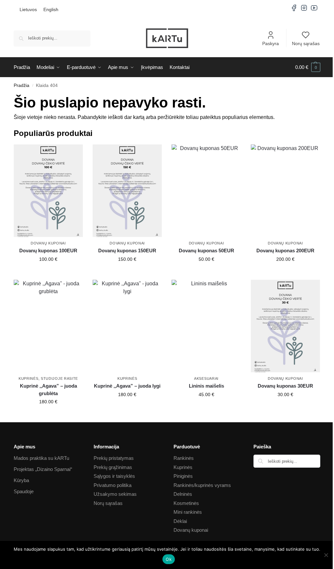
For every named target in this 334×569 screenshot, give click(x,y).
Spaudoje (24, 491)
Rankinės (184, 458)
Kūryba (21, 480)
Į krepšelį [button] (48, 415)
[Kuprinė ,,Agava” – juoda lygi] (127, 326)
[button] (307, 67)
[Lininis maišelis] (206, 326)
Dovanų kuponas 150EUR (127, 250)
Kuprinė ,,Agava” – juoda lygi (127, 386)
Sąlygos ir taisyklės (114, 476)
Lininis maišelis (206, 386)
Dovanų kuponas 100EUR (48, 250)
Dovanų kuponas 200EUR (285, 250)
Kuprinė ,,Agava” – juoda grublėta (48, 389)
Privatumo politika (112, 485)
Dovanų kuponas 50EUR (206, 250)
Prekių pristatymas (114, 458)
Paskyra (270, 43)
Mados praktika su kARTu (41, 458)
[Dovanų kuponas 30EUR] (285, 326)
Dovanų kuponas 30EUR (285, 386)
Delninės (183, 494)
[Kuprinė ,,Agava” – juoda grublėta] (48, 326)
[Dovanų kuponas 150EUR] (127, 190)
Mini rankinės (188, 512)
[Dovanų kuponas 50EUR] (206, 190)
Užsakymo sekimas (115, 494)
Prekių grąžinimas (113, 467)
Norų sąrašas (306, 43)
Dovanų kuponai (48, 243)
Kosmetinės (186, 503)
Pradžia (21, 85)
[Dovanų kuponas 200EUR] (285, 190)
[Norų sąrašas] (73, 154)
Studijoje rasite (59, 378)
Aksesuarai (206, 378)
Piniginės (183, 476)
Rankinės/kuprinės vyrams (202, 485)
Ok (169, 559)
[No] (326, 555)
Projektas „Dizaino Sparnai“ (43, 469)
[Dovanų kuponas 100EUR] (48, 190)
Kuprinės (28, 378)
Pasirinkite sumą (48, 273)
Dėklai (180, 521)
